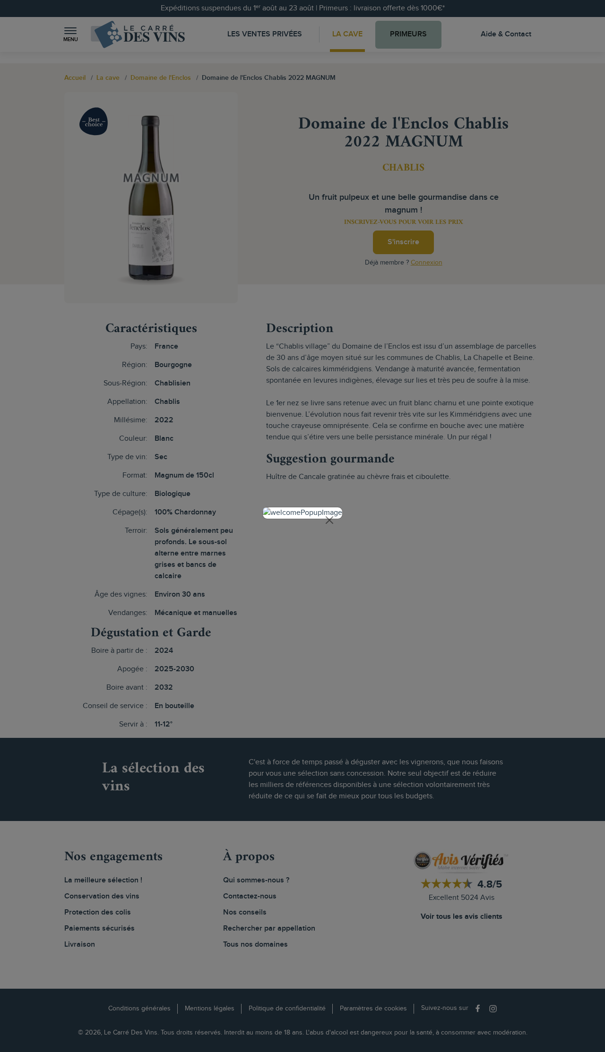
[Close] (329, 520)
